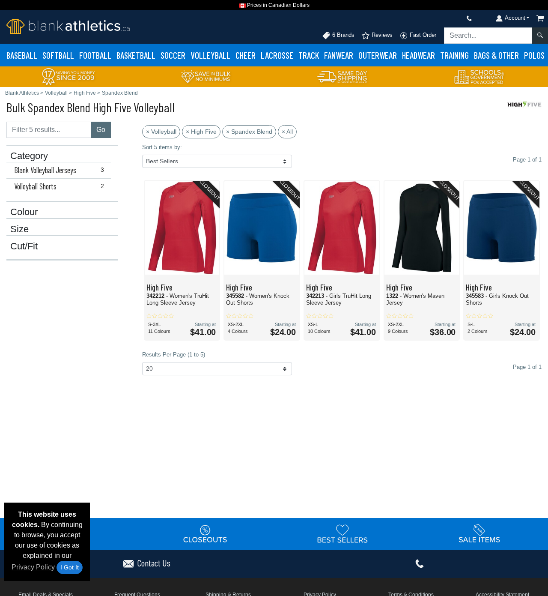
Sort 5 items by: (162, 147)
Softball (58, 55)
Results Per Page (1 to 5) (173, 354)
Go (100, 129)
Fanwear (338, 55)
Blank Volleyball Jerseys (59, 170)
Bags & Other (496, 55)
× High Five (201, 131)
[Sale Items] (479, 533)
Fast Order (422, 35)
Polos (534, 55)
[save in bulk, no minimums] (205, 76)
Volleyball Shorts (59, 186)
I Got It (69, 567)
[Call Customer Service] (449, 18)
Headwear (418, 55)
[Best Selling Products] (342, 533)
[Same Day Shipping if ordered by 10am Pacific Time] (342, 76)
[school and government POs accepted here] (479, 76)
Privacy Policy (33, 567)
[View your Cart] (540, 18)
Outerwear (377, 55)
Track (308, 55)
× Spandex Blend (249, 131)
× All (287, 131)
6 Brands (342, 35)
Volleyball (210, 55)
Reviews (381, 35)
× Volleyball (161, 131)
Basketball (135, 55)
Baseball (21, 55)
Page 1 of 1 (527, 367)
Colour (24, 212)
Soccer (173, 55)
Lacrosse (277, 55)
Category (29, 156)
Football (95, 55)
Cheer (245, 55)
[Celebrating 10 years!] (68, 76)
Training (454, 55)
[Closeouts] (205, 533)
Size (19, 229)
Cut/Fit (24, 246)
